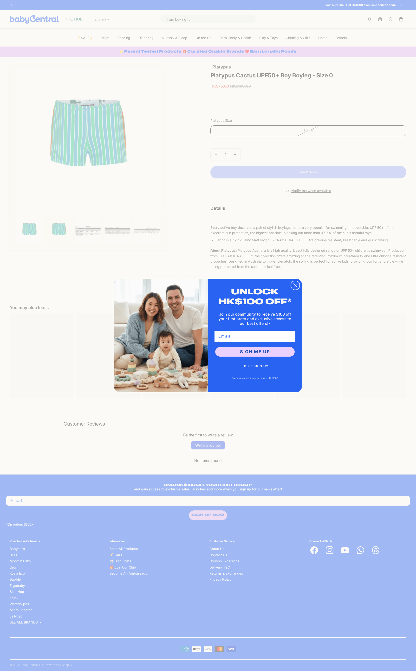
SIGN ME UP (255, 351)
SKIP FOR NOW (255, 366)
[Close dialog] (295, 285)
